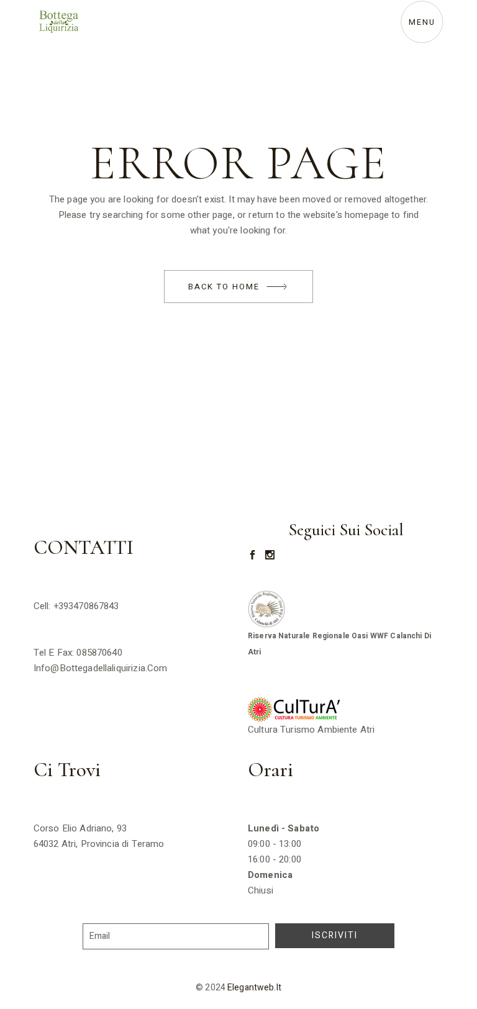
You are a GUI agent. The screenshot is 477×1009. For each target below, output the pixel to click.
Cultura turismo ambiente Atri (313, 729)
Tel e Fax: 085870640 (78, 652)
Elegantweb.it (254, 987)
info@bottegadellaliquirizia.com (101, 668)
